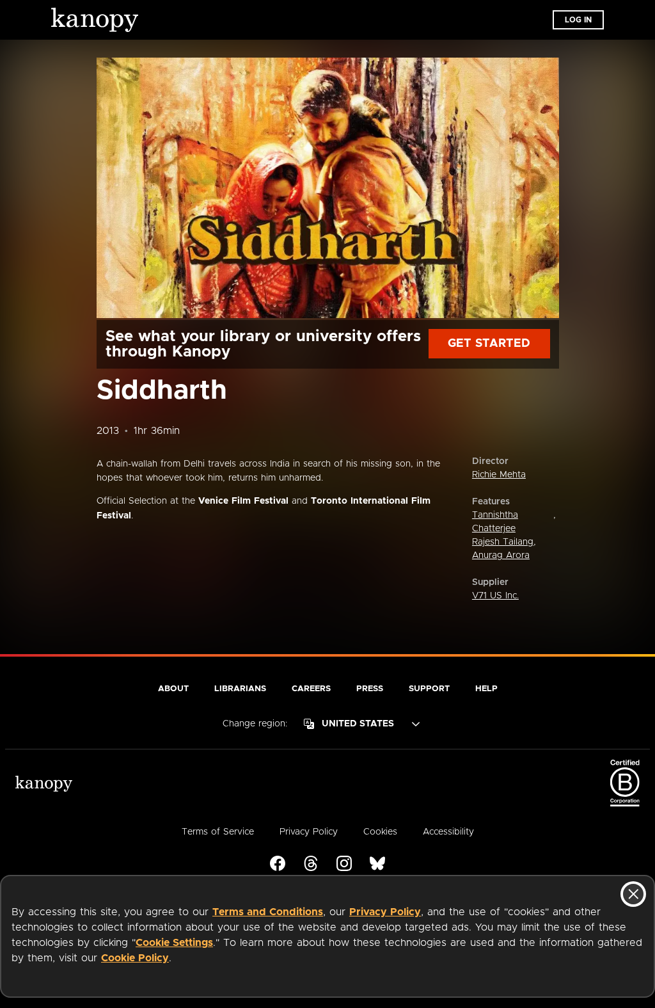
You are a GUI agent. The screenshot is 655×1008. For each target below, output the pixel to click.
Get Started (489, 343)
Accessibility (448, 832)
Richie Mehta (499, 474)
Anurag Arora (501, 555)
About (173, 689)
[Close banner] (633, 894)
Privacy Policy (385, 912)
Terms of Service (218, 832)
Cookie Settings (174, 943)
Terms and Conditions (267, 912)
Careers (311, 689)
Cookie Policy (135, 958)
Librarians (240, 689)
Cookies (380, 832)
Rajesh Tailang (502, 542)
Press (369, 689)
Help (486, 689)
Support (429, 689)
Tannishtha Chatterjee (495, 522)
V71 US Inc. (495, 595)
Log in (578, 20)
